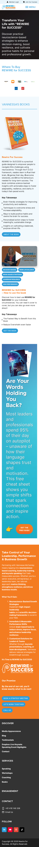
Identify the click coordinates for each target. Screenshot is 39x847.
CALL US (7, 710)
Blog (4, 736)
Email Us (9, 812)
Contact (5, 751)
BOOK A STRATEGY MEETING (16, 698)
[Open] (30, 7)
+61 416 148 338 (12, 808)
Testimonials (8, 740)
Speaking (6, 769)
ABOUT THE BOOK (11, 234)
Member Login (14, 2)
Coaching (6, 777)
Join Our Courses (31, 2)
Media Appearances (11, 731)
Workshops (7, 773)
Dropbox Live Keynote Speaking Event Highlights (14, 745)
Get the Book (10, 331)
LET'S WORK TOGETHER (14, 704)
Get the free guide (24, 529)
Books (5, 782)
